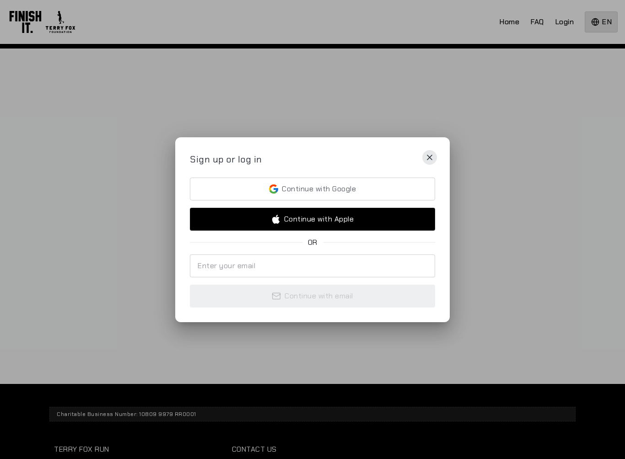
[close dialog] (429, 157)
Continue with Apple (319, 219)
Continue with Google (319, 189)
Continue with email (319, 296)
